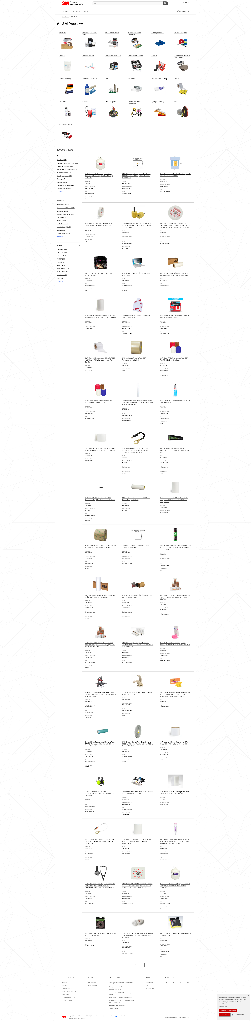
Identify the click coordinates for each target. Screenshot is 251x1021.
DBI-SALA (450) (62, 253)
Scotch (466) (61, 265)
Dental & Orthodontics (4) (65, 188)
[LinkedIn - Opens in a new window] (166, 982)
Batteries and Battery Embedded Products (120, 997)
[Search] (165, 3)
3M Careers (65, 985)
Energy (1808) (61, 220)
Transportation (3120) (63, 233)
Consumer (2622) (62, 211)
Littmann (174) (61, 256)
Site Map (148, 985)
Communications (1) (63, 182)
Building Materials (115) (64, 172)
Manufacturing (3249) (64, 227)
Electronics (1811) (62, 217)
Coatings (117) (61, 179)
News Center (92, 982)
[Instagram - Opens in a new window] (187, 982)
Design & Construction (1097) (66, 214)
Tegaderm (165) (62, 275)
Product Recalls (113, 1008)
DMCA (88, 1016)
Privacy (75, 1016)
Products (65, 11)
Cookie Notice (223, 1006)
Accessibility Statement (97, 1016)
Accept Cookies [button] (225, 1014)
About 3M (64, 982)
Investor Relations (66, 988)
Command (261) (62, 249)
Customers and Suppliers (69, 991)
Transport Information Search (117, 987)
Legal (70, 1016)
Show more (138, 965)
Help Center (149, 982)
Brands (86, 11)
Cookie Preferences (123, 1016)
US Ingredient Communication (117, 1005)
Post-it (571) (60, 262)
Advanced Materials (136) (65, 166)
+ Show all (60, 192)
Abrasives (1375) (62, 160)
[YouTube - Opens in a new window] (173, 982)
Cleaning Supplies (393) (64, 176)
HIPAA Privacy (81, 1016)
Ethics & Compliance (67, 1000)
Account (183, 11)
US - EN (182, 2)
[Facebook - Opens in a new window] (180, 982)
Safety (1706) (61, 230)
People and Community (68, 997)
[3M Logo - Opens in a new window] (73, 3)
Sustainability (65, 994)
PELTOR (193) (61, 259)
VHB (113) (60, 278)
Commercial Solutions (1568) (66, 208)
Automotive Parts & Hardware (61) (67, 169)
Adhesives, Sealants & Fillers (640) (67, 163)
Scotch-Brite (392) (63, 268)
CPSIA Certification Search (116, 990)
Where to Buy (150, 988)
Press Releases (92, 985)
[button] (237, 1014)
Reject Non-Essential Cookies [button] (228, 1010)
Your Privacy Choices (109, 1016)
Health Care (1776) (62, 224)
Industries (76, 11)
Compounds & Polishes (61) (65, 185)
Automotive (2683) (63, 205)
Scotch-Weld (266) (63, 272)
